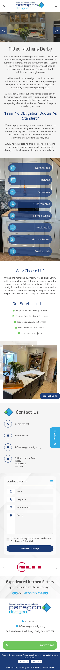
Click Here (34, 541)
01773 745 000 (22, 424)
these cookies (29, 657)
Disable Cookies (48, 667)
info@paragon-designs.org (28, 447)
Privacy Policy (11, 667)
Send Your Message (30, 548)
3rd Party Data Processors (29, 667)
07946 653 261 (22, 435)
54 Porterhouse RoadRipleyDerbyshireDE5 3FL (25, 462)
